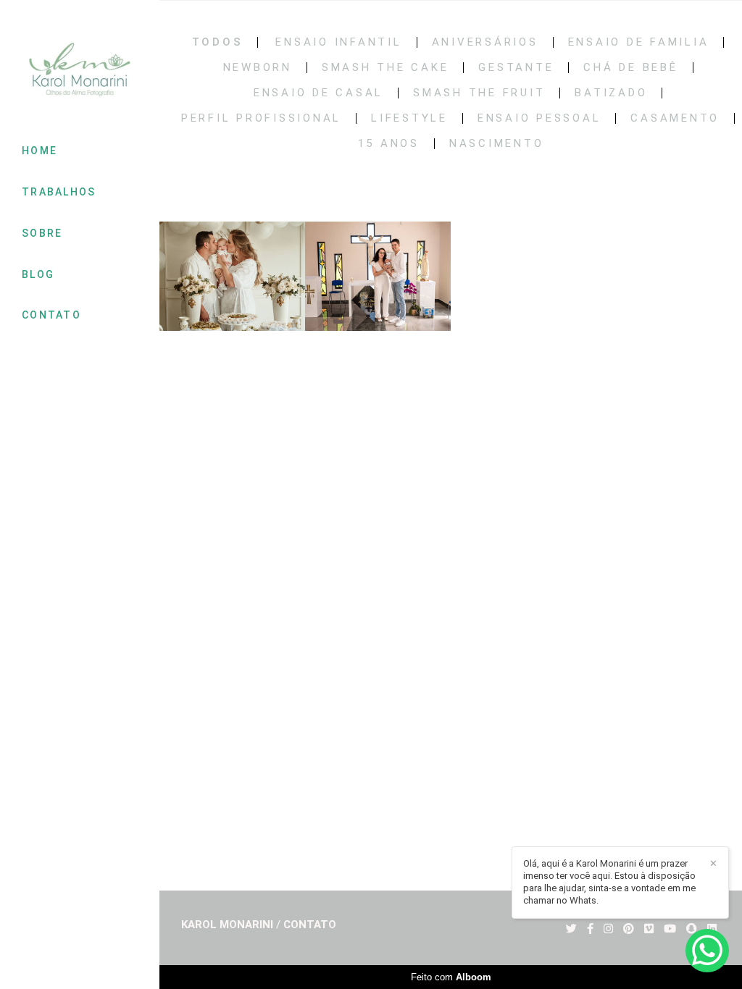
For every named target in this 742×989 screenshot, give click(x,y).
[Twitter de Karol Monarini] (571, 929)
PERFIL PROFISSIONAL (261, 118)
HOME (39, 150)
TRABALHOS (59, 192)
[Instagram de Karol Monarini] (608, 929)
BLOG (38, 274)
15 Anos (389, 143)
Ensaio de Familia (638, 42)
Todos (217, 42)
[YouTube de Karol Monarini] (670, 929)
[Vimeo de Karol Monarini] (649, 929)
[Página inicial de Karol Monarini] (80, 70)
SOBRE (42, 233)
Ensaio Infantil (338, 42)
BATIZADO (611, 93)
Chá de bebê (630, 67)
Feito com (451, 977)
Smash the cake (385, 67)
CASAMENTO (675, 118)
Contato (309, 924)
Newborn (257, 67)
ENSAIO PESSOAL (539, 118)
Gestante (516, 67)
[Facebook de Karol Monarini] (590, 929)
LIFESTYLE (409, 118)
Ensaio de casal (318, 93)
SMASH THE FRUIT (479, 93)
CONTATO (51, 315)
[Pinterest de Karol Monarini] (628, 929)
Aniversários (485, 42)
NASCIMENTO (496, 143)
